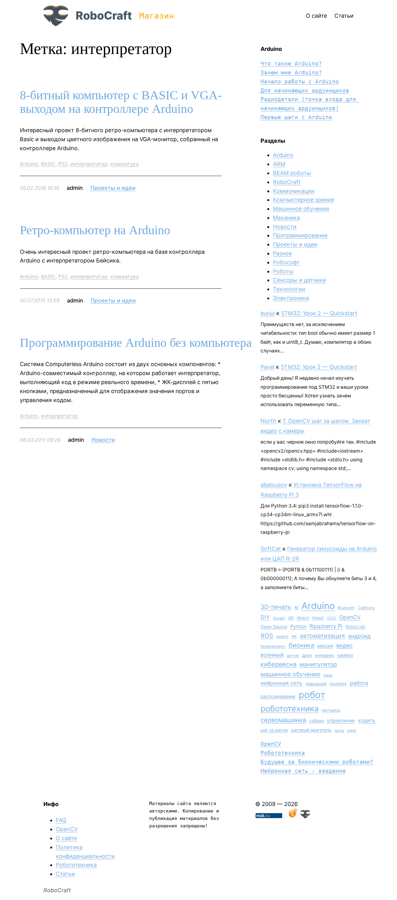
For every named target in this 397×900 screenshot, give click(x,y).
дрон (307, 655)
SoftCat (271, 548)
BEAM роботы (292, 173)
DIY (265, 617)
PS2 (63, 164)
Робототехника (283, 753)
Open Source (274, 626)
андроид (359, 636)
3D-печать (276, 607)
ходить (366, 720)
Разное (282, 253)
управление (341, 720)
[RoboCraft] (305, 816)
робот (312, 694)
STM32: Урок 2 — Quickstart (319, 313)
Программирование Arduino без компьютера (136, 343)
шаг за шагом (274, 730)
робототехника (290, 708)
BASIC (48, 164)
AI (296, 607)
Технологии (289, 289)
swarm (282, 636)
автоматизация (322, 635)
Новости (103, 440)
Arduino (29, 164)
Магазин (156, 15)
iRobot (303, 618)
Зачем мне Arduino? (291, 72)
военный (272, 654)
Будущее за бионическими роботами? (317, 762)
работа (359, 683)
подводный (316, 683)
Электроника (291, 298)
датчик (293, 655)
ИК (294, 636)
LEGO (331, 618)
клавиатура (124, 164)
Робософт (286, 262)
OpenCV (350, 617)
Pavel (267, 367)
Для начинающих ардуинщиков (305, 90)
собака (316, 720)
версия (325, 646)
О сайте (66, 838)
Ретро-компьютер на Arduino (95, 230)
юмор (351, 730)
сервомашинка (283, 720)
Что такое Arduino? (291, 63)
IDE (291, 618)
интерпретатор (89, 164)
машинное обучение (290, 674)
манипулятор (318, 664)
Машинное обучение (301, 208)
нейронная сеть (281, 683)
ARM (279, 164)
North (268, 421)
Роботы (283, 271)
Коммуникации (293, 191)
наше (327, 675)
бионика (301, 645)
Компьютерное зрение (303, 199)
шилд (339, 730)
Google (279, 618)
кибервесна (279, 664)
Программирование (300, 235)
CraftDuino (366, 608)
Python (298, 626)
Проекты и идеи (113, 188)
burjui (268, 313)
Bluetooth (346, 608)
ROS (267, 635)
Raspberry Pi (326, 626)
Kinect (318, 618)
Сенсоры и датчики (299, 280)
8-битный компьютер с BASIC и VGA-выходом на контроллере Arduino (121, 102)
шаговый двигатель (311, 730)
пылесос (338, 683)
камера (345, 655)
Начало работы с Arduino (300, 81)
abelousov (274, 484)
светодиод (331, 710)
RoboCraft (104, 15)
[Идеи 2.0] (292, 816)
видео (344, 645)
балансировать (273, 646)
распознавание (278, 696)
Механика (286, 217)
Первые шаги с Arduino (296, 117)
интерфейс (324, 655)
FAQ (61, 820)
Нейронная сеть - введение (303, 771)
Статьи (65, 874)
